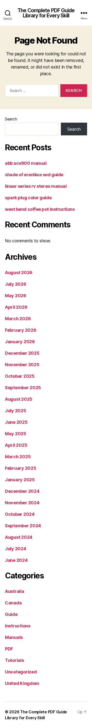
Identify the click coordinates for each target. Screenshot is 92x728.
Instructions (17, 625)
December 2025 (22, 353)
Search (11, 119)
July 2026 (15, 284)
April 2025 (16, 445)
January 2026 (20, 341)
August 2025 (18, 399)
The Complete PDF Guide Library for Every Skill (46, 13)
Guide (11, 614)
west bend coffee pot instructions (40, 209)
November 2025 (22, 364)
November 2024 (22, 502)
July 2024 (15, 548)
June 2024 (16, 560)
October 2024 (20, 514)
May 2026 (15, 295)
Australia (14, 591)
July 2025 (15, 410)
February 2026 (20, 330)
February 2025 (20, 468)
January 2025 (20, 479)
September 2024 (23, 525)
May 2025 (15, 433)
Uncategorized (21, 671)
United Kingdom (22, 683)
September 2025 (23, 387)
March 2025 (18, 456)
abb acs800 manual (25, 163)
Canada (13, 602)
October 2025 (20, 376)
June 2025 (16, 422)
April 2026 (16, 307)
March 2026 (18, 318)
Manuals (14, 637)
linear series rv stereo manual (36, 186)
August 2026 (18, 272)
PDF (9, 648)
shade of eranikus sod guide (34, 174)
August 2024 (18, 537)
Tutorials (14, 660)
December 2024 (22, 491)
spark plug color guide (28, 197)
